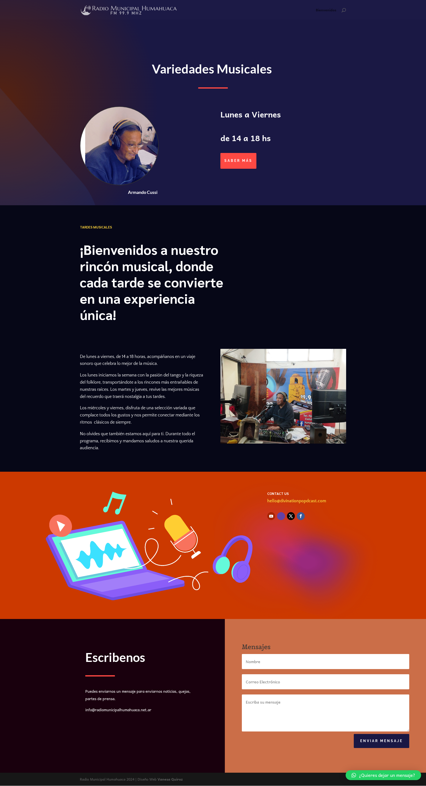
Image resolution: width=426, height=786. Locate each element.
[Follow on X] (291, 516)
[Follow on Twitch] (281, 516)
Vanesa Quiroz (170, 779)
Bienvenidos (326, 10)
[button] (383, 775)
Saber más (238, 161)
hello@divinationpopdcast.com (296, 501)
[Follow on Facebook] (301, 516)
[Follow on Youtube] (271, 516)
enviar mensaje (381, 741)
